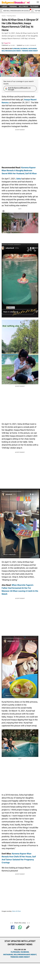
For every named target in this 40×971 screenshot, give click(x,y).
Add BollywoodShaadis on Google (19, 89)
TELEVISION (34, 6)
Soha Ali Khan (16, 911)
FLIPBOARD (16, 48)
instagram (8, 955)
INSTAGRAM (32, 48)
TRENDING (13, 6)
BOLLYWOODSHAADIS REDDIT (11, 51)
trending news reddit (20, 957)
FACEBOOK (24, 48)
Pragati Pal (7, 43)
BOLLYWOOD (23, 6)
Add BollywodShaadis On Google (16, 11)
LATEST (4, 6)
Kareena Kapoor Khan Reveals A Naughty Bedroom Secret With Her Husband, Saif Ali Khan (19, 170)
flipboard (15, 952)
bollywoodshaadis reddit (25, 955)
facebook (25, 952)
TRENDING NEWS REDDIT (30, 51)
